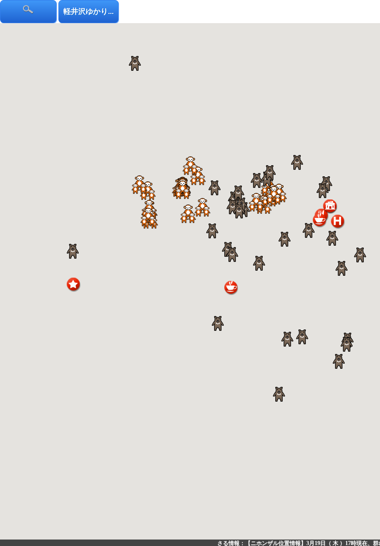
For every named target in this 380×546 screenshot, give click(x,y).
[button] (256, 202)
